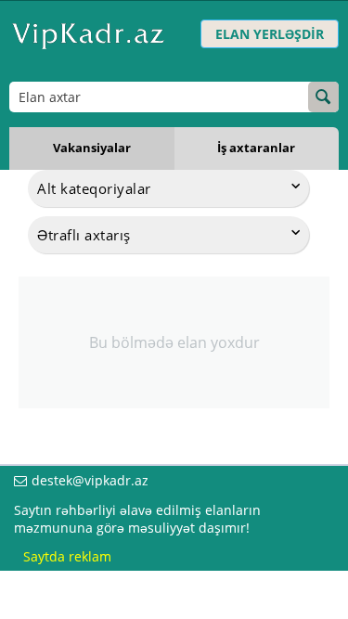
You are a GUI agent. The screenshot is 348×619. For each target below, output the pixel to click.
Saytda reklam (67, 556)
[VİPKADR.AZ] (88, 34)
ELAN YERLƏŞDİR (269, 34)
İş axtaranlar (256, 147)
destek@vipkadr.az (90, 480)
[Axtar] (323, 97)
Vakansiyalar (92, 147)
